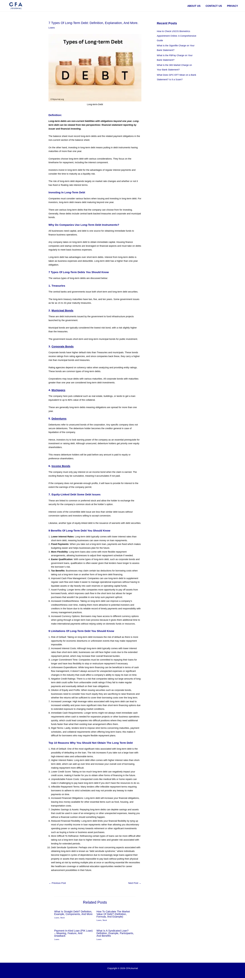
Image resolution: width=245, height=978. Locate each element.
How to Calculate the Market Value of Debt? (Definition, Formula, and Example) (113, 914)
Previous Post (57, 883)
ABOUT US (193, 5)
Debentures (59, 418)
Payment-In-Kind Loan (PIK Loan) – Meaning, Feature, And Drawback (73, 933)
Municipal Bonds (62, 310)
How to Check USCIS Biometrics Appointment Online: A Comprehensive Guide (176, 36)
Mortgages (58, 390)
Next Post (134, 883)
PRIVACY (232, 5)
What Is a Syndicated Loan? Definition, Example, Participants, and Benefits (115, 933)
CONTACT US (214, 5)
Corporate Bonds (63, 346)
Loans (51, 27)
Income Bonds (61, 465)
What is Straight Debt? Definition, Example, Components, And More (73, 912)
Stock (62, 918)
